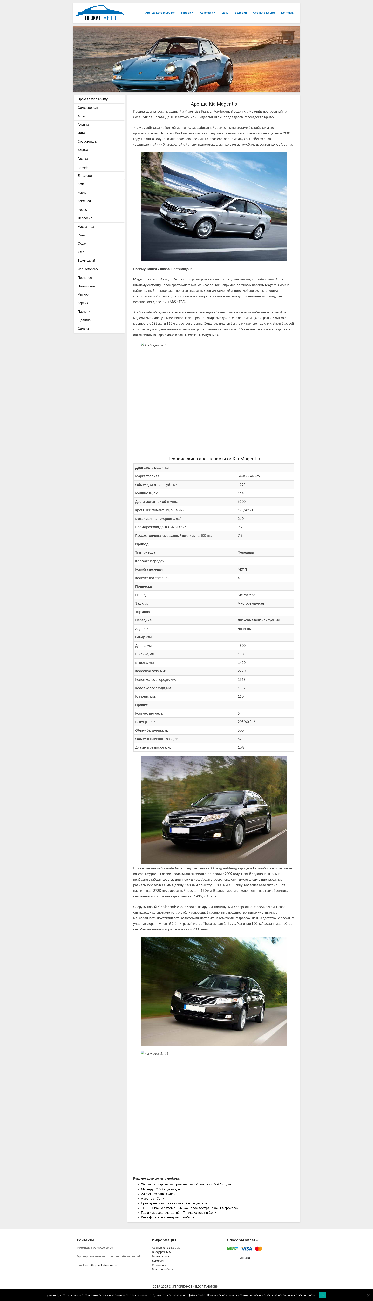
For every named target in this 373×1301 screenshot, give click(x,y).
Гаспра (83, 158)
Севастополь (87, 141)
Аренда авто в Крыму (160, 12)
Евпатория (85, 175)
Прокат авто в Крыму (93, 99)
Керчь (82, 192)
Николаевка (86, 286)
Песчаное (85, 277)
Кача (81, 184)
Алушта (83, 124)
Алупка (83, 150)
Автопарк (206, 12)
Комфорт (158, 1260)
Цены (225, 12)
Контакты (287, 12)
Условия (241, 12)
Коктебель (85, 201)
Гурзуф (83, 167)
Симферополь (88, 107)
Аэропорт (85, 116)
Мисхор (83, 294)
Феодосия (85, 218)
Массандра (86, 226)
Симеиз (83, 328)
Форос (82, 209)
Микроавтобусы (162, 1269)
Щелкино (84, 320)
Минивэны (159, 1265)
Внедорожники (161, 1252)
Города (186, 12)
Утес (81, 252)
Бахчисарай (86, 260)
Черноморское (88, 269)
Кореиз (83, 303)
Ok (322, 1295)
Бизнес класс (161, 1256)
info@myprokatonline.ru (101, 1265)
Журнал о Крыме (264, 12)
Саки (81, 235)
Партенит (85, 311)
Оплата (245, 1257)
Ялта (81, 133)
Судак (82, 243)
